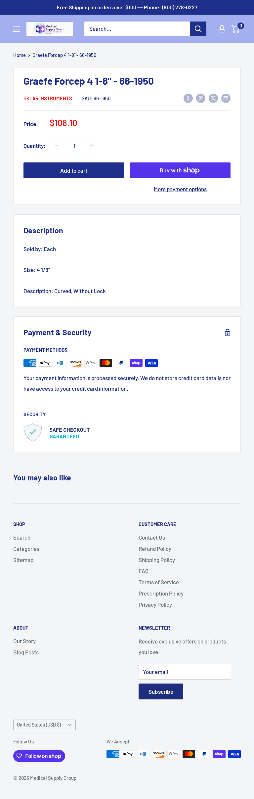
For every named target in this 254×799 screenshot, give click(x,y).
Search (21, 537)
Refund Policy (155, 548)
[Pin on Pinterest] (200, 97)
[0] (235, 29)
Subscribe (160, 691)
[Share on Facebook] (188, 97)
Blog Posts (26, 652)
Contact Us (152, 537)
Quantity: (34, 145)
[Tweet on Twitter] (213, 97)
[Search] (198, 29)
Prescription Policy (161, 593)
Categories (26, 548)
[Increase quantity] (92, 146)
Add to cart (73, 170)
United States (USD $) (39, 725)
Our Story (24, 641)
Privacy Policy (155, 604)
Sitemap (23, 559)
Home (19, 55)
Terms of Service (159, 582)
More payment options (180, 189)
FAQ (143, 570)
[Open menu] (16, 29)
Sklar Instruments (47, 98)
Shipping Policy (157, 559)
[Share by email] (226, 97)
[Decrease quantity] (57, 146)
